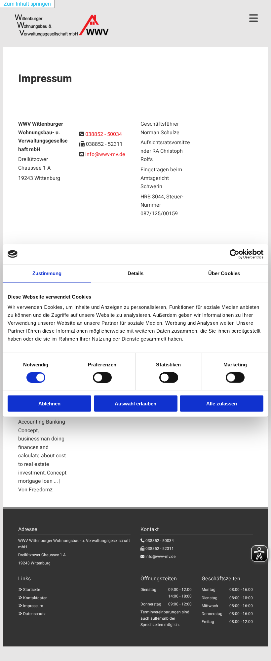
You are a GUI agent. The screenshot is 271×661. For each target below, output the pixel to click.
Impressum (33, 606)
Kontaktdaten (35, 598)
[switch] (102, 377)
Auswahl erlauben (135, 403)
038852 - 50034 (103, 134)
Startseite (31, 590)
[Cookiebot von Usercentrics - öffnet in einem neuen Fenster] (234, 254)
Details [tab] (136, 273)
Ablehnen (49, 403)
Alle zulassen (221, 403)
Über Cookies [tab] (224, 273)
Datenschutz (34, 614)
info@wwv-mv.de (105, 154)
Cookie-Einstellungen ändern (43, 651)
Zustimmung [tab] (47, 273)
